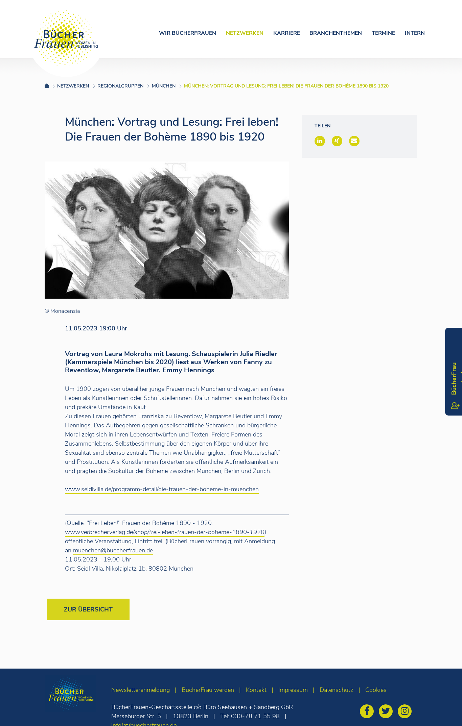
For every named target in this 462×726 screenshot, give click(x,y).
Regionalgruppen (120, 86)
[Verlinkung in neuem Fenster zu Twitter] (387, 712)
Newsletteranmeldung (140, 690)
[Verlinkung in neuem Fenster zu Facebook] (368, 712)
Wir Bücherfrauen (187, 33)
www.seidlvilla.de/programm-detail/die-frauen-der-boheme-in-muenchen (162, 489)
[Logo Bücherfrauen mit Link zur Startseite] (66, 38)
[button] (320, 141)
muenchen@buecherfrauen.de (113, 550)
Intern (415, 33)
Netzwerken (244, 33)
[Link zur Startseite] (51, 86)
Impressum (293, 690)
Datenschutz (336, 690)
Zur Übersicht (88, 609)
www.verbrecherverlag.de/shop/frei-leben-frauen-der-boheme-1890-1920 (164, 532)
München (164, 86)
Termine (383, 33)
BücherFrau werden (208, 690)
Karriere (286, 33)
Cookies (376, 690)
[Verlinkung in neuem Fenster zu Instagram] (406, 712)
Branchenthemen (335, 33)
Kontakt (256, 690)
